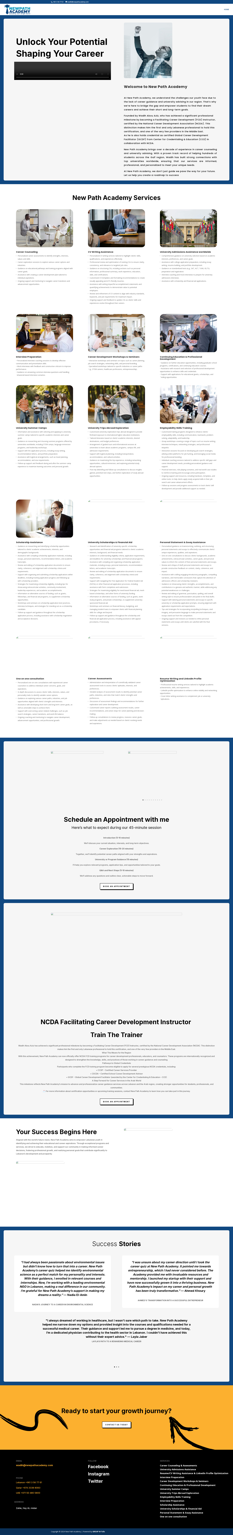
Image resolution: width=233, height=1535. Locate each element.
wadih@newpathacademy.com (34, 1465)
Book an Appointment (116, 886)
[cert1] (152, 753)
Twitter (95, 1481)
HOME (226, 10)
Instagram (98, 1474)
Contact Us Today (116, 1425)
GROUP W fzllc (99, 1531)
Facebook (98, 1466)
